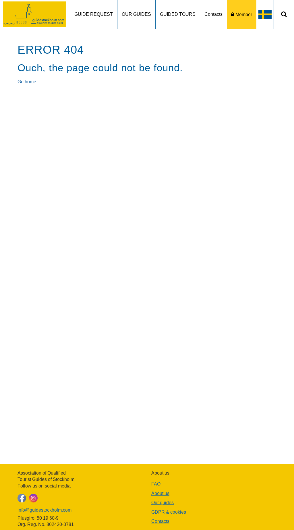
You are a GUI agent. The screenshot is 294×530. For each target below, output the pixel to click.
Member (243, 14)
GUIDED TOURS (178, 14)
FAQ (155, 483)
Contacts (213, 14)
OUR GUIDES (136, 14)
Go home (27, 81)
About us (160, 493)
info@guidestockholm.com (44, 510)
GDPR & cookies (168, 512)
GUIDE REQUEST (93, 14)
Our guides (162, 502)
